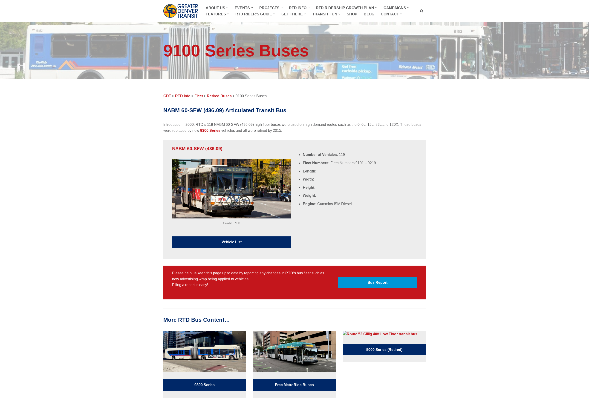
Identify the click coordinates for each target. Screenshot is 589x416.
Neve (167, 410)
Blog (369, 14)
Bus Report (377, 282)
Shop (352, 14)
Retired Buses (219, 96)
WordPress (205, 410)
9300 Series (210, 130)
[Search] (421, 11)
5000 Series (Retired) (384, 350)
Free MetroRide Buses (294, 385)
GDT (167, 96)
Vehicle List (232, 242)
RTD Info (183, 96)
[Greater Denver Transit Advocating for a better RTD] (180, 11)
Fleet (198, 96)
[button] (227, 8)
